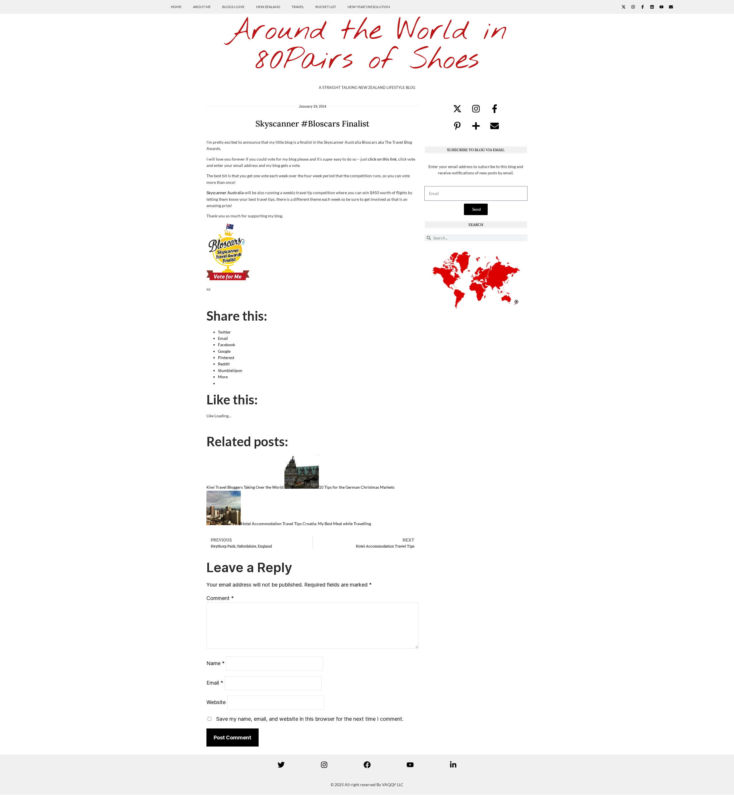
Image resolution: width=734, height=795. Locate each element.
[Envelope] (671, 7)
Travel (298, 7)
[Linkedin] (652, 7)
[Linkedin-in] (453, 764)
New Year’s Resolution (369, 7)
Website (216, 702)
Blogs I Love (233, 7)
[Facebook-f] (643, 7)
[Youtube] (661, 7)
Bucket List (325, 7)
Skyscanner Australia (225, 192)
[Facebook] (367, 764)
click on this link (382, 159)
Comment (220, 598)
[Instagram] (633, 7)
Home (176, 7)
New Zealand (268, 7)
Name (215, 663)
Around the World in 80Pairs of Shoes (367, 45)
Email (214, 683)
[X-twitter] (624, 7)
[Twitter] (281, 764)
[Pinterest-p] (457, 126)
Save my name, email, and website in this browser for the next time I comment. (309, 719)
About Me (202, 7)
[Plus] (476, 126)
